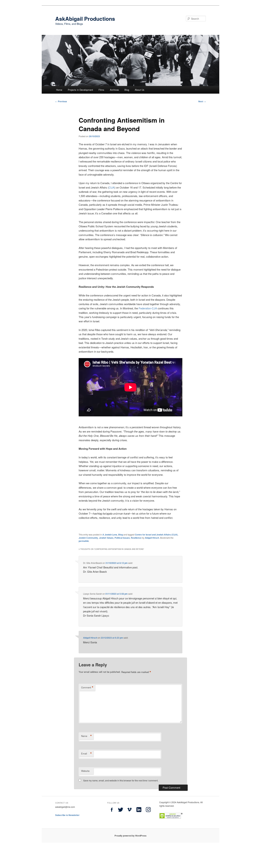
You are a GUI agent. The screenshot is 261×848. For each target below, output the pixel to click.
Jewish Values (106, 537)
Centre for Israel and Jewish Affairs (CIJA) (156, 534)
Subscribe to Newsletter (67, 815)
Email (86, 753)
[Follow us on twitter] (120, 813)
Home (59, 89)
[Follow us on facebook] (111, 813)
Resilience (136, 537)
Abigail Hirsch (152, 537)
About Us (139, 89)
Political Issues (122, 537)
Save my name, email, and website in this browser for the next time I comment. (120, 780)
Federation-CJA (148, 308)
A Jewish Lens (109, 534)
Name (86, 736)
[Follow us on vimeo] (129, 813)
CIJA (112, 187)
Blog (126, 89)
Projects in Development (80, 89)
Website (85, 771)
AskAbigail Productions (85, 18)
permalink (84, 541)
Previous (61, 101)
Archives (114, 89)
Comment (87, 687)
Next (202, 101)
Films (101, 89)
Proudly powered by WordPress (130, 835)
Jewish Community (88, 537)
